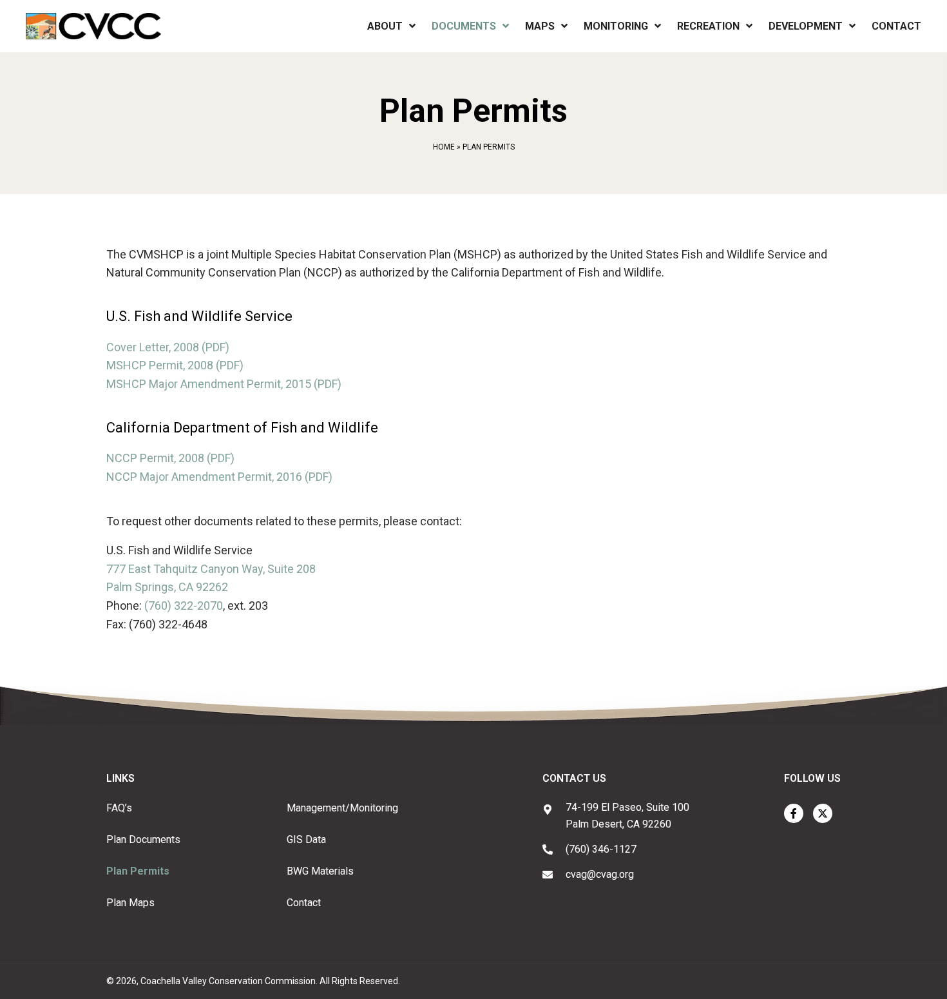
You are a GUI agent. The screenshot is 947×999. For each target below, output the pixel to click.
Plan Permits (137, 871)
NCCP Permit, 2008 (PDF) (170, 458)
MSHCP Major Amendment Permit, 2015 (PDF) (223, 384)
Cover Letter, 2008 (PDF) (167, 347)
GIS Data (306, 839)
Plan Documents (143, 839)
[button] (793, 813)
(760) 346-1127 (601, 849)
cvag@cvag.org (600, 874)
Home (444, 146)
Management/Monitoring (342, 808)
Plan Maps (130, 903)
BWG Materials (320, 871)
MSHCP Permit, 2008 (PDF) (175, 365)
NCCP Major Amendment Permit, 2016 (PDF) (219, 476)
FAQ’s (119, 808)
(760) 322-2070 (183, 605)
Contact (304, 903)
